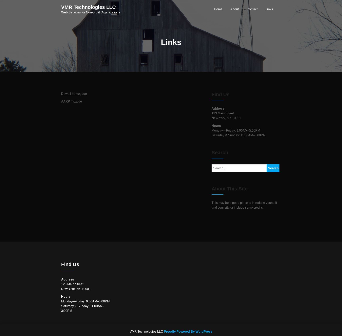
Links (269, 9)
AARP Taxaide (71, 101)
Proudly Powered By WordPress (188, 331)
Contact (252, 9)
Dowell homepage (74, 93)
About (234, 9)
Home (218, 9)
